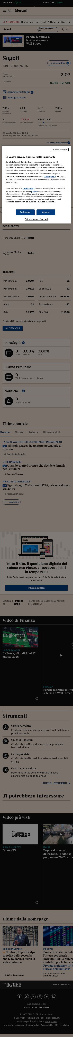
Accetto (46, 212)
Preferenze (25, 212)
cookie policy (50, 177)
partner (34, 192)
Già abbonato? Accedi (36, 219)
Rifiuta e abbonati (60, 150)
